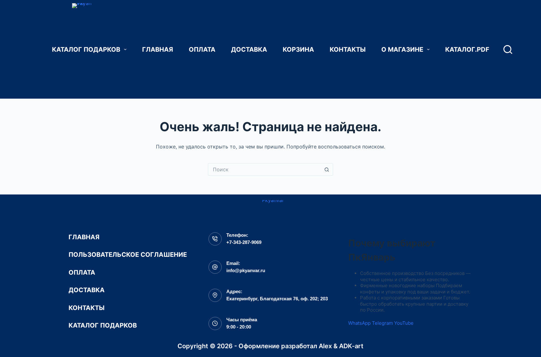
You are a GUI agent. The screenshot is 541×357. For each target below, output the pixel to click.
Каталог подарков (86, 49)
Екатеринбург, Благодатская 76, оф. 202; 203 (277, 298)
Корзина (298, 49)
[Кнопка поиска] (327, 169)
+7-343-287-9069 (243, 242)
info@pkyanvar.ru (245, 270)
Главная (157, 49)
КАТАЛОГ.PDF (467, 49)
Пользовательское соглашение (128, 254)
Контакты (348, 49)
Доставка (249, 49)
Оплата (202, 49)
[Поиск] (507, 49)
